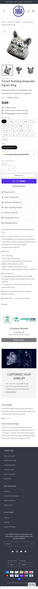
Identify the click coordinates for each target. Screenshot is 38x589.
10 (13, 126)
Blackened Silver (9, 147)
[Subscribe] (31, 544)
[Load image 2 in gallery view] (19, 70)
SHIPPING (7, 491)
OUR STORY (7, 479)
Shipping (11, 113)
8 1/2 (25, 121)
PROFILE (7, 518)
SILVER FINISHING (10, 465)
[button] (4, 11)
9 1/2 (5, 126)
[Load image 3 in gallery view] (30, 70)
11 (28, 126)
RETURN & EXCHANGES (11, 496)
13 (29, 130)
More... (4, 418)
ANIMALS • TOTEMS (14, 22)
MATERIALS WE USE (10, 460)
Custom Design (11, 392)
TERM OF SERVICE (9, 500)
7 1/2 (11, 121)
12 (13, 130)
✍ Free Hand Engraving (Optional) (16, 154)
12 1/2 (21, 130)
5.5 (26, 135)
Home (3, 22)
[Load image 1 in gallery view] (7, 70)
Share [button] (5, 304)
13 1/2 (6, 135)
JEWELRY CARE (9, 470)
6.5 (5, 139)
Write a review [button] (19, 340)
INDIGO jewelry (16, 582)
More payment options (19, 186)
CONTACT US (8, 505)
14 (13, 135)
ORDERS (6, 522)
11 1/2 (6, 130)
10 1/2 (21, 126)
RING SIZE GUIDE (9, 456)
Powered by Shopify (25, 582)
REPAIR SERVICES (9, 474)
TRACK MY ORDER (9, 527)
